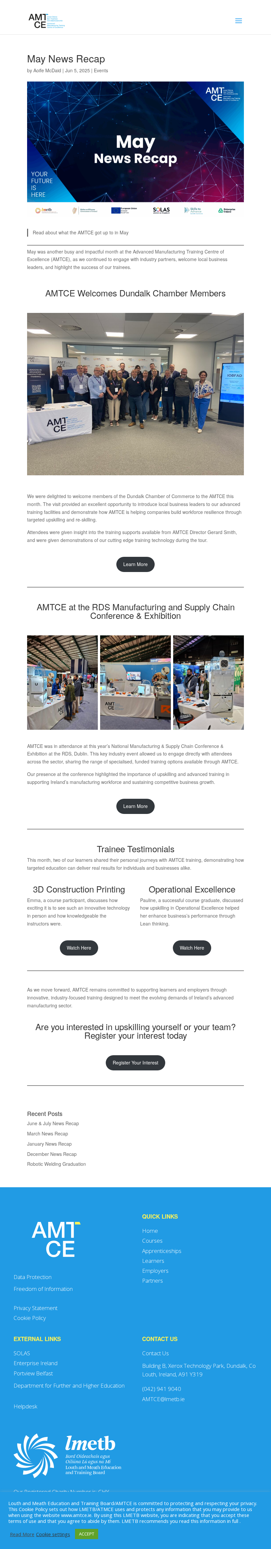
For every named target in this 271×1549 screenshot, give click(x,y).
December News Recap (52, 1154)
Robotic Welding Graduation (56, 1164)
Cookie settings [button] (53, 1534)
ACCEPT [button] (86, 1534)
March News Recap (47, 1133)
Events (101, 70)
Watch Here (79, 947)
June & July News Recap (53, 1123)
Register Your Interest (135, 1062)
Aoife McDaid (47, 70)
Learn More (135, 564)
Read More (22, 1534)
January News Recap (49, 1143)
